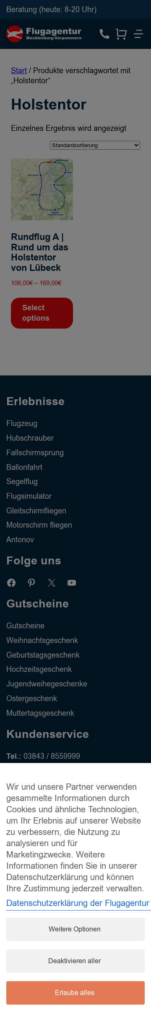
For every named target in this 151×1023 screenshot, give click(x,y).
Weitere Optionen (75, 929)
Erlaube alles (74, 992)
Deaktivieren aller (74, 961)
